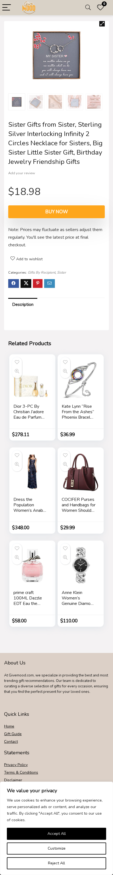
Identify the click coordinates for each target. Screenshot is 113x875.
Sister (61, 272)
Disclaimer (13, 780)
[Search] (88, 8)
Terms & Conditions (21, 772)
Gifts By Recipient (41, 272)
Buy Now (56, 212)
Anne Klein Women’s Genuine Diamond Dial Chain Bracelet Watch (78, 603)
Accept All (56, 833)
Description (22, 304)
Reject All (56, 863)
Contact (11, 741)
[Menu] (6, 8)
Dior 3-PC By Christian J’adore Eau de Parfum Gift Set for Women (28, 417)
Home (9, 726)
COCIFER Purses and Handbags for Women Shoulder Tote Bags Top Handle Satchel (78, 510)
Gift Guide (13, 734)
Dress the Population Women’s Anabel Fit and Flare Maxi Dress (30, 510)
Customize (57, 848)
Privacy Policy (16, 764)
